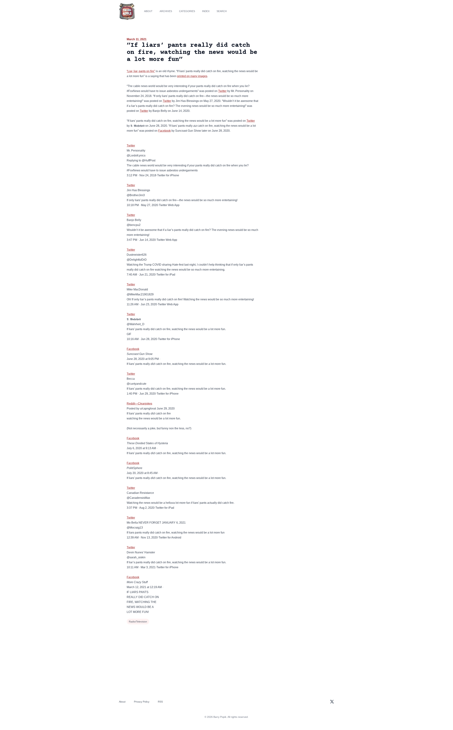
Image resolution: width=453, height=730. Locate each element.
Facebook (164, 130)
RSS (160, 701)
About (148, 11)
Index (206, 11)
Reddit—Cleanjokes (139, 403)
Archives (166, 11)
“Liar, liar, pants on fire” (141, 71)
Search (222, 11)
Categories (187, 11)
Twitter (222, 90)
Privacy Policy (141, 701)
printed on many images (192, 76)
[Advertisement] (294, 64)
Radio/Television (138, 621)
